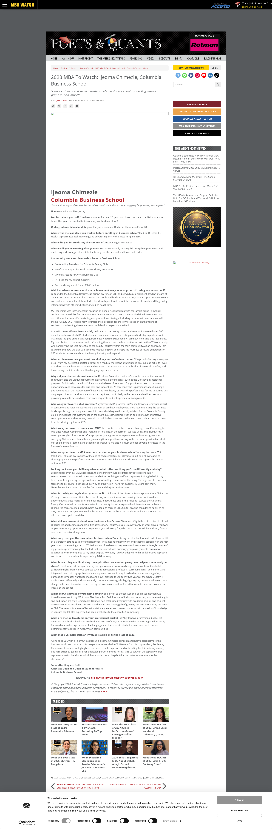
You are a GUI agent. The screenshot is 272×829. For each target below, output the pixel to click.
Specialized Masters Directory (197, 111)
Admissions (136, 58)
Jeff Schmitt (63, 100)
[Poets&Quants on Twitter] (178, 75)
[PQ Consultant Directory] (197, 268)
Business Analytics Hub (197, 118)
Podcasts (164, 58)
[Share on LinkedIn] (71, 106)
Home (54, 58)
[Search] (218, 84)
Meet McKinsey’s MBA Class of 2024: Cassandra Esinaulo (64, 728)
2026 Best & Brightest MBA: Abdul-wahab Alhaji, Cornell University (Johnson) (125, 762)
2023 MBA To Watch (71, 777)
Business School (90, 777)
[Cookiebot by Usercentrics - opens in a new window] (26, 822)
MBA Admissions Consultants (197, 126)
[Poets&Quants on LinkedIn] (210, 75)
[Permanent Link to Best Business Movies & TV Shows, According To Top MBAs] (94, 714)
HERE (103, 691)
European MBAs (212, 58)
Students (64, 68)
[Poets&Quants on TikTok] (216, 75)
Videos (151, 58)
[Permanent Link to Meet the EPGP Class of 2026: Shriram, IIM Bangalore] (64, 747)
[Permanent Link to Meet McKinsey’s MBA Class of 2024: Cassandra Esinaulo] (64, 714)
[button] (53, 106)
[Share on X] (59, 106)
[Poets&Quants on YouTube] (203, 75)
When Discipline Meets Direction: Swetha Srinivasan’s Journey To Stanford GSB (93, 764)
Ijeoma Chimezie (150, 777)
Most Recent (85, 58)
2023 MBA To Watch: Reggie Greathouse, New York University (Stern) (80, 786)
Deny (239, 820)
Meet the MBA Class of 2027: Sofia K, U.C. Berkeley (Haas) (154, 761)
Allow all (239, 800)
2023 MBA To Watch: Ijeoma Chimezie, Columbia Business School (121, 68)
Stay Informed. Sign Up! (191, 68)
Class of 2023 (107, 777)
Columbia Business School (87, 200)
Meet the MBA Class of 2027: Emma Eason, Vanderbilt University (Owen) (155, 729)
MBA (161, 777)
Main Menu (68, 58)
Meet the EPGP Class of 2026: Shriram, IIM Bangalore (63, 761)
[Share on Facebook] (65, 106)
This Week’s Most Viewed (111, 58)
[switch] (96, 820)
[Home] (106, 42)
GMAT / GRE (193, 58)
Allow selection (239, 810)
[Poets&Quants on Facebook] (190, 75)
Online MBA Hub (197, 104)
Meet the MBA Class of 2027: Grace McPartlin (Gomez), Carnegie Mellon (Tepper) (124, 731)
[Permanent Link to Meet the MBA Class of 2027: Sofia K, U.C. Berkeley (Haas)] (156, 747)
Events (179, 58)
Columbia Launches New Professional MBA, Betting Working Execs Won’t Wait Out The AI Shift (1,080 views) (196, 158)
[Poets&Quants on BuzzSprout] (184, 75)
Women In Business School (82, 68)
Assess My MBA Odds (197, 133)
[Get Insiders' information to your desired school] (197, 227)
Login (215, 68)
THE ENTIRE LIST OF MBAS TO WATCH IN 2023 (117, 678)
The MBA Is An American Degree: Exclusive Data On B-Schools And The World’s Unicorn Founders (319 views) (196, 198)
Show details (170, 821)
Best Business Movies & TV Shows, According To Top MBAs (94, 729)
